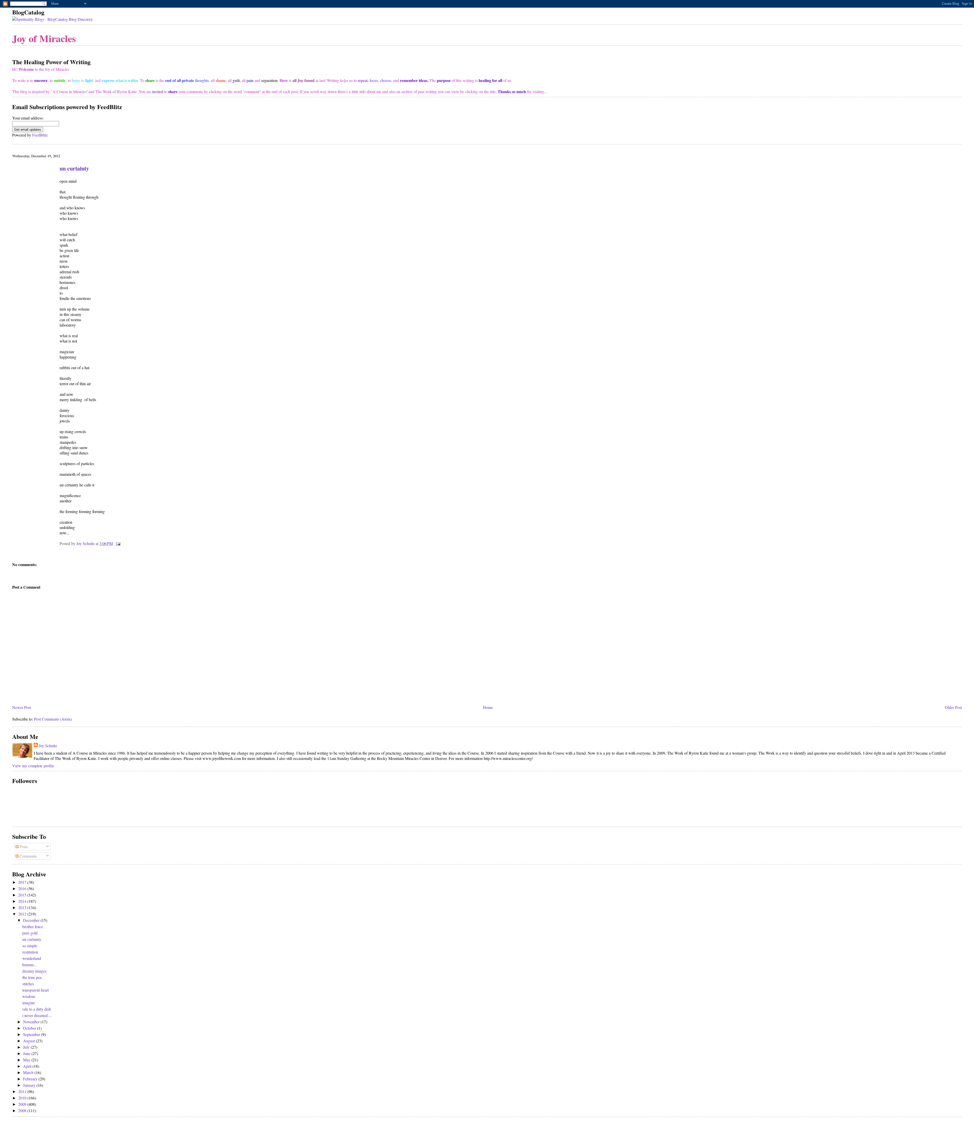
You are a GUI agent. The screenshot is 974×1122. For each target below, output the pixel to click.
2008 (22, 1110)
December (32, 920)
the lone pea (32, 977)
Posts (23, 846)
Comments (28, 856)
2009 (22, 1104)
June (27, 1053)
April (27, 1066)
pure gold (30, 933)
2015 (22, 894)
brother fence (32, 926)
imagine (28, 1002)
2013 (22, 907)
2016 (22, 888)
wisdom (28, 996)
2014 (22, 901)
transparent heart (35, 990)
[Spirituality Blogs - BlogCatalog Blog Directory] (52, 19)
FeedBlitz (40, 135)
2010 (22, 1097)
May (27, 1059)
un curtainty (31, 939)
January (30, 1085)
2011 (22, 1091)
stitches (28, 983)
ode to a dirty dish (36, 1009)
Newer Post (21, 707)
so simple (29, 945)
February (31, 1078)
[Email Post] (117, 543)
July (27, 1047)
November (32, 1021)
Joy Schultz (48, 745)
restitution (30, 952)
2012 (22, 913)
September (32, 1034)
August (29, 1040)
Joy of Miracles (44, 38)
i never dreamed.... (37, 1015)
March (28, 1072)
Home (488, 707)
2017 (22, 882)
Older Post (953, 707)
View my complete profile (33, 765)
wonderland (31, 958)
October (30, 1028)
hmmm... (29, 964)
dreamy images (34, 971)
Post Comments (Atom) (53, 719)
